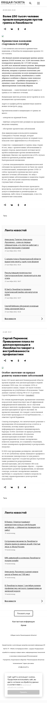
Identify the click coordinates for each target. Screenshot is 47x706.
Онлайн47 (30, 395)
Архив (23, 625)
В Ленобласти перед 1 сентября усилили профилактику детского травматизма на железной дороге (23, 588)
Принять (23, 692)
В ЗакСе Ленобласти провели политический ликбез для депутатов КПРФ (21, 292)
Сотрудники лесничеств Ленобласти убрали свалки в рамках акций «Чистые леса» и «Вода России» (22, 544)
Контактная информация (23, 622)
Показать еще (23, 613)
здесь (20, 106)
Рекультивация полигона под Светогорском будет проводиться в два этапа (23, 275)
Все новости (10, 318)
